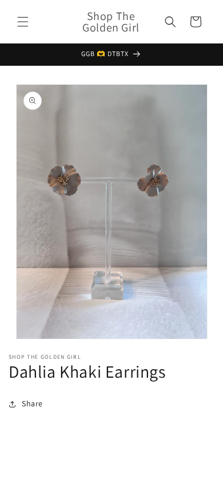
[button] (22, 21)
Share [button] (32, 403)
